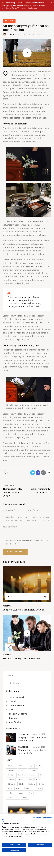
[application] (27, 596)
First (42, 775)
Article (10, 766)
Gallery (11, 779)
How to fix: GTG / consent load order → (22, 8)
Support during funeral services (22, 658)
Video (29, 793)
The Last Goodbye (18, 713)
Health (20, 779)
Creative (33, 770)
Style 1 (28, 788)
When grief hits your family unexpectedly (32, 752)
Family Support (16, 697)
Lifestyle (11, 784)
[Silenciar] (45, 596)
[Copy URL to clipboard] (48, 472)
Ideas (29, 779)
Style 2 (38, 788)
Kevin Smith (30, 408)
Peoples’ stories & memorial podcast (24, 609)
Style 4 (10, 793)
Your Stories (15, 722)
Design (11, 775)
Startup (19, 788)
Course (22, 770)
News (12, 709)
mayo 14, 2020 (39, 734)
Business (11, 770)
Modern (31, 784)
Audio (20, 766)
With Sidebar (13, 798)
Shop (10, 788)
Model (21, 784)
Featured (32, 775)
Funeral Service (16, 705)
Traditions (13, 718)
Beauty (29, 766)
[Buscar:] (27, 683)
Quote (41, 784)
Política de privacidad (42, 817)
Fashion (21, 775)
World (25, 798)
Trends (20, 793)
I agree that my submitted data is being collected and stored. (27, 542)
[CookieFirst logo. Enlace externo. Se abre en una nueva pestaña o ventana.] (3, 820)
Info (38, 779)
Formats (9, 21)
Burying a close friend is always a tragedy (32, 739)
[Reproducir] (8, 596)
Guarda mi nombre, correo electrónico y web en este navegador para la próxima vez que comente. (28, 518)
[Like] (5, 472)
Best (38, 766)
